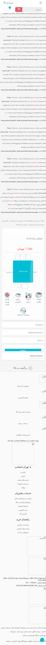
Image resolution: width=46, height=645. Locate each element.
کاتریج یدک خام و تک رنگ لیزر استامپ (17, 272)
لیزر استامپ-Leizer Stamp (32, 221)
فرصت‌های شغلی (23, 480)
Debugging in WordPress (32, 21)
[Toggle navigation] (40, 2)
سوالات (23, 488)
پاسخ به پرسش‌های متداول (23, 498)
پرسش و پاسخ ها (23, 484)
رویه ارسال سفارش (23, 529)
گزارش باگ (23, 514)
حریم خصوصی (23, 510)
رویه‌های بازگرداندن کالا (23, 502)
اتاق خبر (23, 472)
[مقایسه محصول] (19, 286)
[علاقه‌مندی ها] (26, 286)
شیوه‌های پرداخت (23, 532)
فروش (23, 476)
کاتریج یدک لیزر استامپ (16, 221)
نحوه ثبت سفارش (23, 525)
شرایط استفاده (23, 506)
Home (42, 221)
